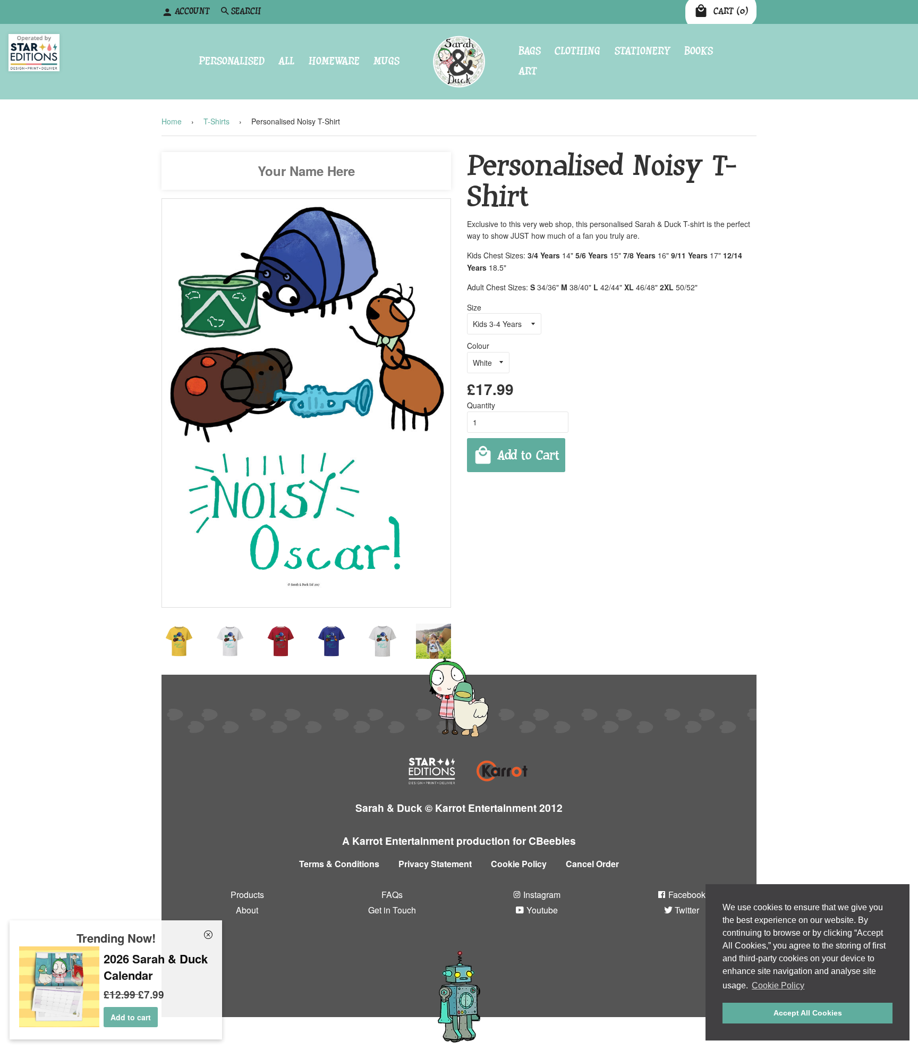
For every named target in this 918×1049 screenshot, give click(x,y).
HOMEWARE (334, 61)
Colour (478, 345)
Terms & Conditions (339, 864)
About (247, 909)
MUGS (386, 61)
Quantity (481, 405)
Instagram (540, 894)
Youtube (541, 909)
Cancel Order (592, 864)
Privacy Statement (435, 864)
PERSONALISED (232, 61)
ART (527, 71)
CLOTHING (577, 50)
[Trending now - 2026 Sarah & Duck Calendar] (59, 1024)
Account (192, 11)
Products (247, 894)
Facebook (686, 894)
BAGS (529, 50)
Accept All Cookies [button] (808, 1013)
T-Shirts (216, 121)
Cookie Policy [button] (778, 985)
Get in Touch (392, 909)
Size (474, 306)
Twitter (686, 909)
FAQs (392, 894)
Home (172, 121)
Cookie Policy (519, 864)
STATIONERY (642, 50)
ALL (286, 61)
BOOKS (698, 50)
